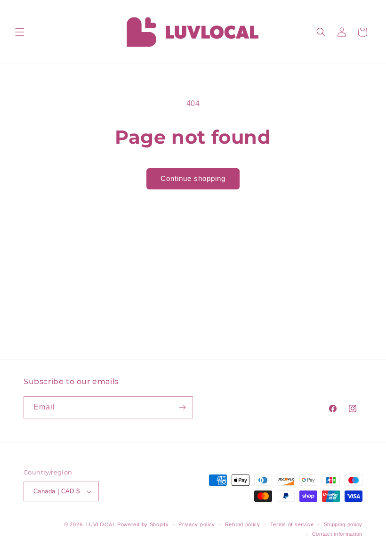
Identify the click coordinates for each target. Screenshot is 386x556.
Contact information (337, 534)
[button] (19, 32)
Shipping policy (343, 524)
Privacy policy (196, 524)
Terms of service (292, 524)
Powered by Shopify (143, 524)
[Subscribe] (182, 407)
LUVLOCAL (101, 524)
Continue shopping (193, 178)
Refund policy (242, 524)
